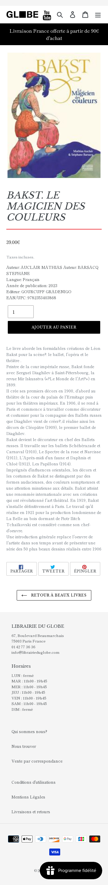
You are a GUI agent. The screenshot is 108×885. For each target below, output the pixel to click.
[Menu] (98, 14)
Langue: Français (22, 279)
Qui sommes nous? (29, 731)
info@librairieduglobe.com (35, 652)
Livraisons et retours (31, 811)
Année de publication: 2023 (31, 285)
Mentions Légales (28, 797)
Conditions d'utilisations (34, 782)
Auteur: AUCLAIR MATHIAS (34, 267)
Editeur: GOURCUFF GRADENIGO (38, 291)
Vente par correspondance (37, 761)
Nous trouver (24, 746)
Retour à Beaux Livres (58, 595)
